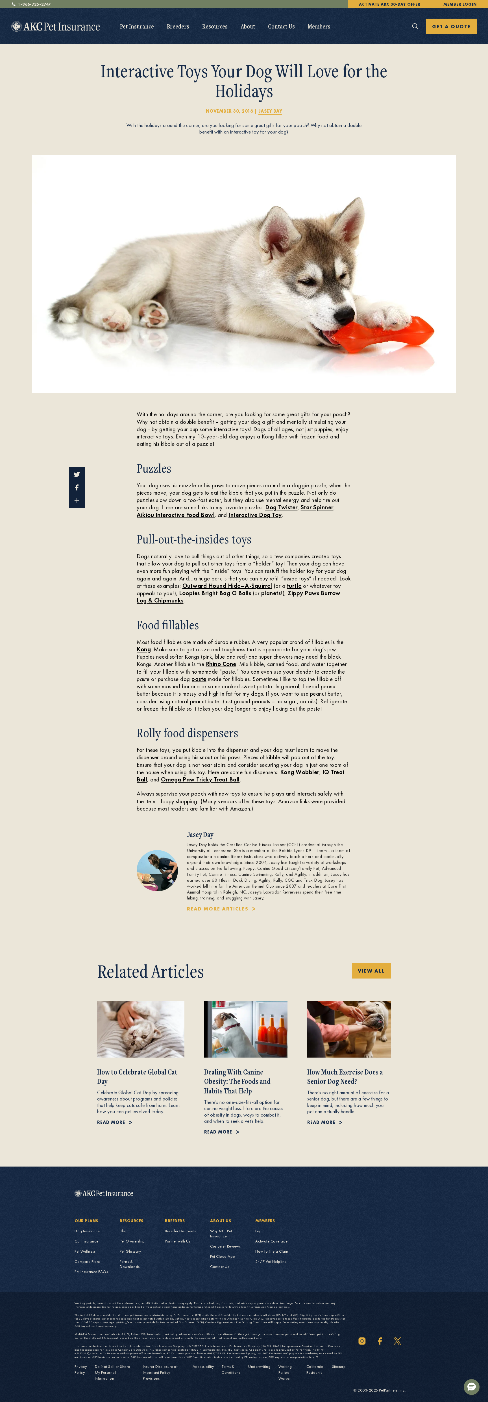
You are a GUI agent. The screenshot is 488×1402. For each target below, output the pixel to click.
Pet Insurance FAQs (91, 1271)
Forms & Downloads (130, 1264)
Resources (215, 26)
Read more (111, 1122)
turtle (294, 585)
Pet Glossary (130, 1251)
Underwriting (259, 1366)
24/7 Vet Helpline (271, 1261)
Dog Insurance (87, 1230)
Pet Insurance (137, 26)
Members (319, 26)
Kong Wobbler (299, 772)
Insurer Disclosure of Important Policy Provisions (160, 1372)
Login (260, 1230)
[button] (472, 1387)
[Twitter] (397, 1341)
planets (271, 593)
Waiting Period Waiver (285, 1372)
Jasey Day (270, 111)
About (248, 26)
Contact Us (281, 26)
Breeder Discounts (180, 1230)
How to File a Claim (272, 1251)
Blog (124, 1230)
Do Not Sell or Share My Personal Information (112, 1372)
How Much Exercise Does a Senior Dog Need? (345, 1076)
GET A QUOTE (451, 26)
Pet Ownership (132, 1241)
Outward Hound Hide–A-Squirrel (227, 585)
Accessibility (203, 1366)
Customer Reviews (225, 1246)
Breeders (178, 26)
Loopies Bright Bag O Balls (215, 593)
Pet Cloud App (222, 1256)
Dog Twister (281, 507)
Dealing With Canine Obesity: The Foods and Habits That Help (237, 1081)
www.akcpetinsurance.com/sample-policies (260, 1307)
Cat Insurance (87, 1241)
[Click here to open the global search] (415, 26)
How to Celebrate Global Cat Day (137, 1076)
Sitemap (339, 1366)
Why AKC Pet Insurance (221, 1233)
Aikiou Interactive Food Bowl (176, 515)
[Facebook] (379, 1341)
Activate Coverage (271, 1241)
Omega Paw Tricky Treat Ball (200, 779)
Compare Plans (88, 1261)
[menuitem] (137, 26)
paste (198, 679)
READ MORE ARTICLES (218, 908)
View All (371, 971)
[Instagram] (362, 1341)
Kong (144, 649)
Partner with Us (177, 1241)
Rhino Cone (221, 664)
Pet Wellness (85, 1251)
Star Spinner (317, 507)
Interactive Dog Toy (255, 515)
